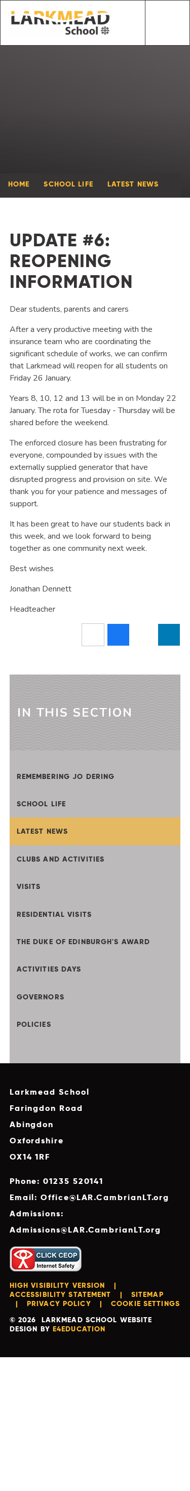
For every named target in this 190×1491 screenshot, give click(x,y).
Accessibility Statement (60, 1294)
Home (18, 184)
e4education (79, 1328)
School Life (68, 184)
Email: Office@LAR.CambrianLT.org (89, 1197)
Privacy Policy (59, 1303)
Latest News (133, 184)
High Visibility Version (57, 1285)
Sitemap (147, 1294)
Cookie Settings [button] (145, 1303)
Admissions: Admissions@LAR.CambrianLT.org (85, 1221)
